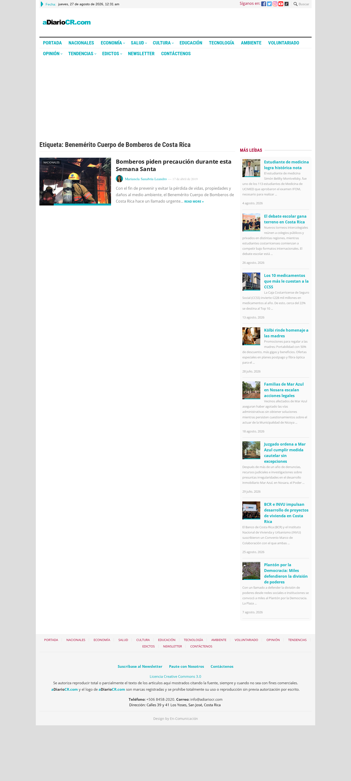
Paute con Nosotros (186, 666)
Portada (52, 43)
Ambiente (251, 43)
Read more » (194, 201)
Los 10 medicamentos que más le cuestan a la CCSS (286, 281)
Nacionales (81, 43)
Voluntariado (283, 43)
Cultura (162, 43)
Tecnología (221, 43)
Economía (111, 43)
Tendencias (80, 53)
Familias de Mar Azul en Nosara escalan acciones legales (284, 390)
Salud (137, 43)
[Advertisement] (175, 94)
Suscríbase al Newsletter (140, 666)
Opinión (51, 53)
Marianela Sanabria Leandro (146, 178)
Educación (191, 43)
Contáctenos (176, 53)
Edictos (110, 53)
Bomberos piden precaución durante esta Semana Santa (174, 165)
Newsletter (141, 53)
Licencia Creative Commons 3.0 (175, 676)
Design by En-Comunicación (175, 718)
